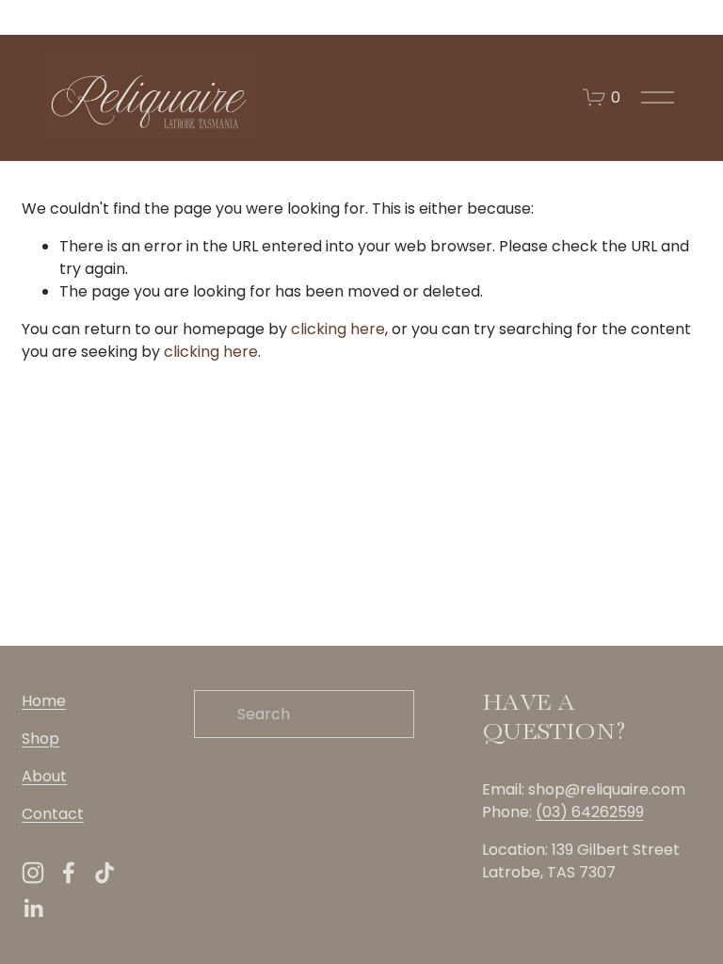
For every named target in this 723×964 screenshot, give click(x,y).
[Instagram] (33, 872)
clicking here (338, 329)
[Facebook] (68, 872)
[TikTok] (104, 872)
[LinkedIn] (33, 908)
